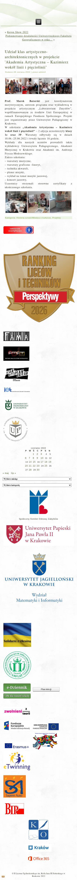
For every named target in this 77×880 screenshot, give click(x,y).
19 (50, 462)
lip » (13, 473)
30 (38, 470)
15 (34, 462)
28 (30, 470)
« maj (6, 473)
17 (42, 462)
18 (46, 462)
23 (38, 466)
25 (46, 466)
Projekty (56, 218)
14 (30, 462)
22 (34, 466)
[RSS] (3, 876)
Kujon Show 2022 (17, 32)
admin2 (42, 72)
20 (26, 466)
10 (42, 458)
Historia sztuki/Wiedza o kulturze (33, 218)
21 (30, 466)
